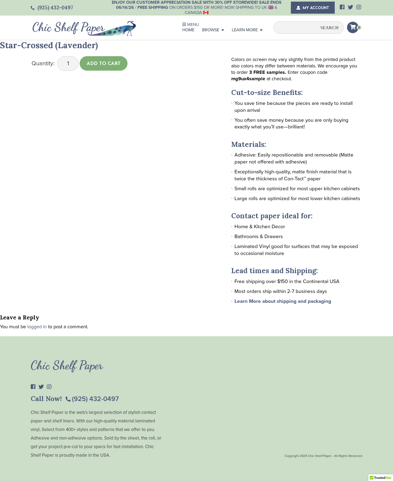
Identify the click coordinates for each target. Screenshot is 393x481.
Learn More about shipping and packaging (282, 301)
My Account (315, 8)
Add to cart (104, 64)
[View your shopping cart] (353, 27)
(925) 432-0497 (95, 399)
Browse (210, 30)
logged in (37, 327)
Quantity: (43, 63)
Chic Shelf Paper (68, 27)
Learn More (245, 30)
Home (188, 30)
